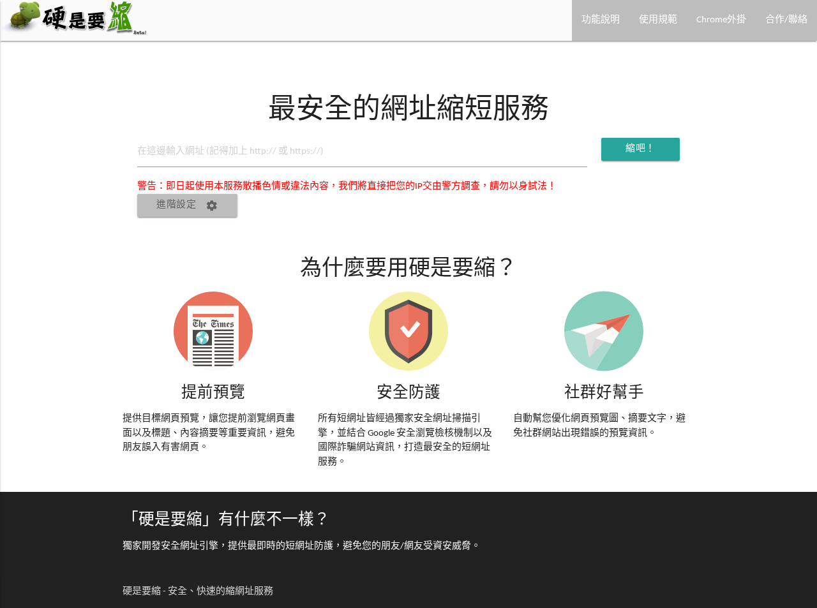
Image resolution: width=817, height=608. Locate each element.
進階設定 (187, 205)
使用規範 (658, 20)
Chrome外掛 (721, 20)
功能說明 (600, 20)
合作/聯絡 (786, 20)
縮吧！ (643, 152)
